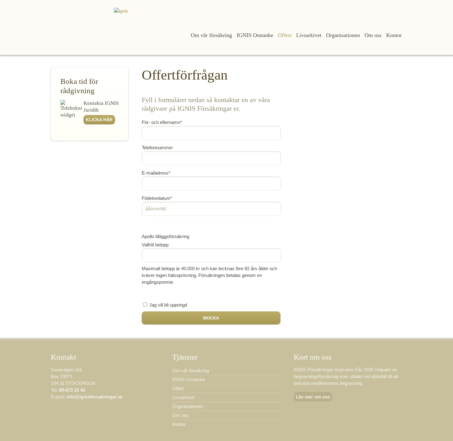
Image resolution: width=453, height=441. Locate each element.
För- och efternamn (162, 122)
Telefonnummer (157, 147)
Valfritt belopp (155, 244)
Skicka (211, 317)
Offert (285, 35)
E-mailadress (156, 172)
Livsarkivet (308, 35)
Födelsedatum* (157, 198)
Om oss (373, 35)
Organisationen (343, 35)
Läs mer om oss (313, 396)
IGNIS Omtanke (255, 35)
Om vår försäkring (211, 35)
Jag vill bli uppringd (168, 304)
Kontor (394, 35)
